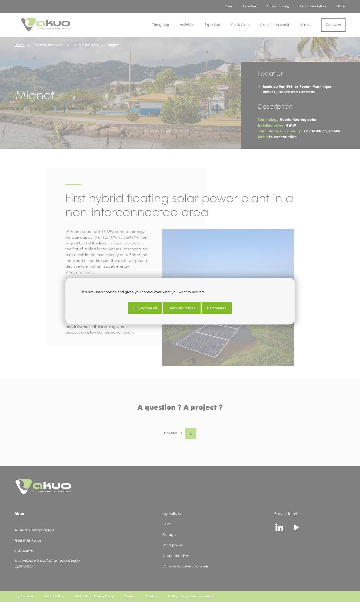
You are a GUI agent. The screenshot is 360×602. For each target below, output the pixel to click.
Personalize (217, 308)
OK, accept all (145, 308)
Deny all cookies (182, 308)
